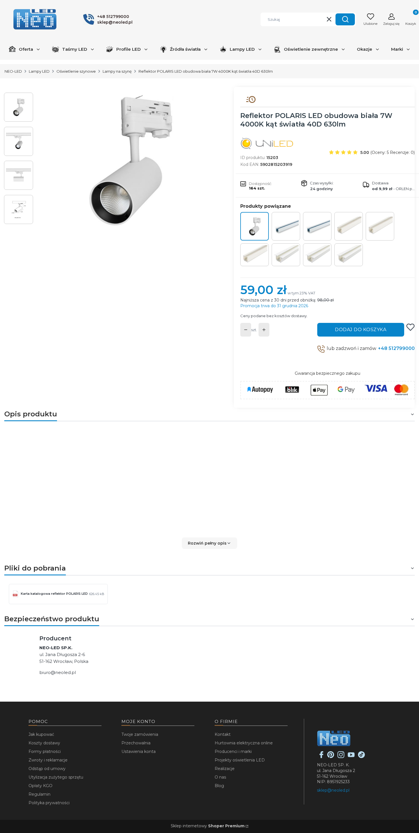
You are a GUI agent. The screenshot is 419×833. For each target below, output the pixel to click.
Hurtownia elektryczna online (244, 743)
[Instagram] (340, 756)
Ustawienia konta (138, 751)
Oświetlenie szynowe (76, 71)
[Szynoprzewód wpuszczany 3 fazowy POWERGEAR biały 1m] (286, 254)
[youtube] (351, 756)
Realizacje (225, 768)
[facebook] (321, 756)
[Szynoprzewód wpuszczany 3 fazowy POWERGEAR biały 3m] (348, 254)
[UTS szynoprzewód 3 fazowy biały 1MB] (286, 226)
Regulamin (39, 794)
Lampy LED (39, 71)
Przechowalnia (135, 743)
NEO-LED (13, 71)
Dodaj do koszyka (360, 329)
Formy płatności (45, 751)
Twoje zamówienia (139, 734)
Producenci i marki (233, 751)
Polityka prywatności (49, 802)
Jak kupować (41, 734)
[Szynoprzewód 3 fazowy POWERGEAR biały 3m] (254, 254)
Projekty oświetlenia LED (240, 760)
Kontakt (223, 734)
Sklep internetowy (208, 825)
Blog (219, 785)
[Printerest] (330, 756)
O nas (220, 777)
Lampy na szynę (117, 71)
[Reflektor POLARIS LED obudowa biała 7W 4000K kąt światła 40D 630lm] (254, 226)
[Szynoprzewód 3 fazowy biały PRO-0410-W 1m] (348, 226)
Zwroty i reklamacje (48, 760)
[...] (129, 160)
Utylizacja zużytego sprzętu (56, 777)
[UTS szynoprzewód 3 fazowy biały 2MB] (317, 226)
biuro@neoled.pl (57, 672)
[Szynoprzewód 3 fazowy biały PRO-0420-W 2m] (380, 226)
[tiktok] (361, 756)
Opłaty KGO (40, 785)
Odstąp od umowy (47, 768)
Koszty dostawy (44, 743)
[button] (345, 19)
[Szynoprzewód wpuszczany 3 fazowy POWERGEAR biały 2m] (317, 254)
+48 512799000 (396, 348)
